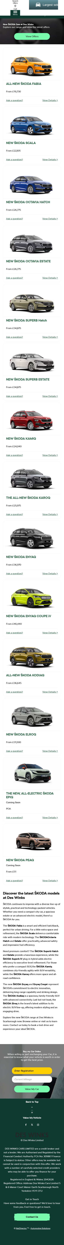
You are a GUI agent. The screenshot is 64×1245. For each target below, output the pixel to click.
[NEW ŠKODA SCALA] (32, 123)
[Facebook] (26, 1124)
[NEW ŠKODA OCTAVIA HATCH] (32, 182)
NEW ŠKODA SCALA (21, 143)
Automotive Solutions (40, 1228)
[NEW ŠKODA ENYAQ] (32, 537)
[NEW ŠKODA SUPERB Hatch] (32, 300)
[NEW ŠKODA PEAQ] (32, 840)
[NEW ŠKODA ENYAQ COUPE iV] (32, 596)
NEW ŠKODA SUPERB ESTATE (27, 379)
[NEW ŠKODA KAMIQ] (32, 418)
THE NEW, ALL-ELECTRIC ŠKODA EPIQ (30, 795)
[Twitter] (32, 1124)
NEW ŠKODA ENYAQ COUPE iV (28, 616)
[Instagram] (38, 1124)
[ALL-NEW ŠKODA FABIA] (32, 63)
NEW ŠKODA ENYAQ (21, 557)
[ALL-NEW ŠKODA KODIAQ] (32, 655)
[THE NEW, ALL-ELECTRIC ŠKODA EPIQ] (32, 773)
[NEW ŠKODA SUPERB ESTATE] (32, 359)
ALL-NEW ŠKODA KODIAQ (25, 675)
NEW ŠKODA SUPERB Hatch (26, 320)
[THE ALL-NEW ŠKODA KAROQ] (32, 477)
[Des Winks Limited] (32, 1136)
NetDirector (21, 1228)
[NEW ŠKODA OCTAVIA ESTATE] (32, 241)
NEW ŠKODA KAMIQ (21, 438)
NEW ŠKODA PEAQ (20, 860)
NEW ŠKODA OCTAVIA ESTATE (28, 261)
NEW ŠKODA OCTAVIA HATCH (28, 202)
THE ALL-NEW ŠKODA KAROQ (28, 498)
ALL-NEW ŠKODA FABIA (23, 84)
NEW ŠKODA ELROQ (21, 734)
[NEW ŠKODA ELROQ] (32, 714)
